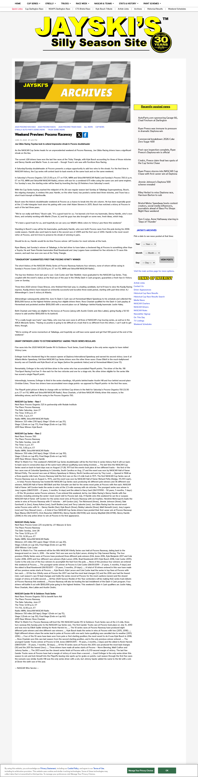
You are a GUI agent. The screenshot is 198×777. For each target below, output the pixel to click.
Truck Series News (56, 130)
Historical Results (155, 9)
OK (167, 770)
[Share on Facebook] (85, 135)
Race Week (81, 3)
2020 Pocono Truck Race (69, 127)
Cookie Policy (73, 768)
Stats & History (127, 3)
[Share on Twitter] (79, 135)
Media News (139, 300)
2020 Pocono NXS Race (25, 127)
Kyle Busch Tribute (104, 9)
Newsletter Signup (142, 314)
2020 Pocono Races (47, 127)
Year (138, 244)
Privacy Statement (48, 768)
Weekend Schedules (177, 9)
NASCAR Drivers (141, 307)
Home (18, 3)
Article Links (123, 9)
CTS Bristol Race (83, 9)
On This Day (139, 317)
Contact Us (139, 286)
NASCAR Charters (142, 303)
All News (88, 127)
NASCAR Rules (140, 310)
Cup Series (32, 3)
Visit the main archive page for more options (154, 271)
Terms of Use (98, 768)
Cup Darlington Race (34, 9)
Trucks (65, 3)
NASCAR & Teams (103, 3)
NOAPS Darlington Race (59, 9)
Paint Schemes (151, 3)
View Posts (167, 259)
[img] (99, 35)
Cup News (100, 127)
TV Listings (139, 321)
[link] (99, 35)
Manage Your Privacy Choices (141, 770)
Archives (138, 9)
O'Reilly (49, 3)
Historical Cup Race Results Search (149, 296)
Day (137, 262)
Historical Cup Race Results (146, 293)
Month (139, 252)
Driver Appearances (142, 290)
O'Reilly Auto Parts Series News (30, 130)
